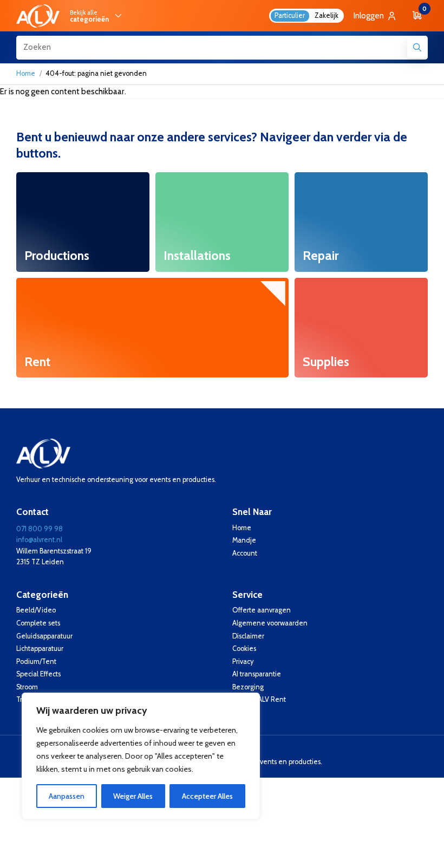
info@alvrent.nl (39, 540)
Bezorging (248, 687)
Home (25, 73)
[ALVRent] (38, 16)
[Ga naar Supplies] (361, 327)
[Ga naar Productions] (82, 222)
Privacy (242, 661)
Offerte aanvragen (261, 610)
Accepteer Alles (207, 796)
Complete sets (38, 623)
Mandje (244, 540)
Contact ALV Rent (259, 699)
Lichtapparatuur (39, 648)
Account (244, 553)
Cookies (244, 648)
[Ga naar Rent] (152, 327)
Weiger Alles (133, 796)
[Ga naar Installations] (222, 222)
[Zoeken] (417, 47)
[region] (141, 756)
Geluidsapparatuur (44, 636)
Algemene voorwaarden (270, 623)
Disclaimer (248, 636)
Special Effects (38, 674)
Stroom (27, 687)
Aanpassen (66, 796)
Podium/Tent (36, 661)
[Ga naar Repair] (361, 222)
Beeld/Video (36, 610)
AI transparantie (256, 674)
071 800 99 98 (39, 529)
